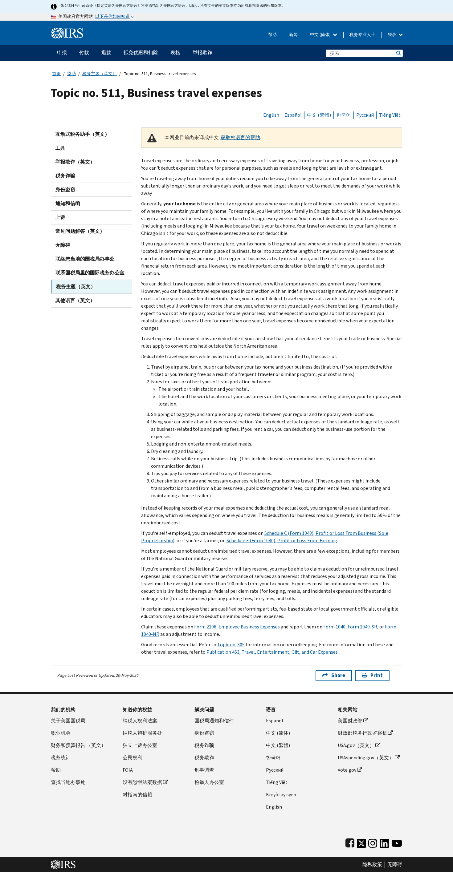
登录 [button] (392, 35)
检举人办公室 (209, 782)
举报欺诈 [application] (202, 52)
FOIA (128, 770)
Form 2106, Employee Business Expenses (237, 627)
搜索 (398, 53)
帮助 (272, 35)
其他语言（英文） (75, 300)
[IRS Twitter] (361, 842)
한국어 (343, 115)
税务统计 (61, 757)
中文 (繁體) (319, 115)
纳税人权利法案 (140, 720)
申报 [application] (62, 52)
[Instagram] (372, 842)
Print (376, 675)
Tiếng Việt (390, 115)
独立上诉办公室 (140, 745)
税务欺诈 (204, 757)
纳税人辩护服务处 (142, 733)
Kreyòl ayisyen (281, 794)
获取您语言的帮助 (240, 137)
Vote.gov (347, 770)
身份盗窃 (65, 189)
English (271, 115)
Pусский (275, 770)
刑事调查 (204, 770)
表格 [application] (175, 52)
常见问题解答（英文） (80, 231)
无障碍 (62, 245)
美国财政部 (350, 720)
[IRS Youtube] (396, 842)
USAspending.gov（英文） (366, 757)
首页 (56, 74)
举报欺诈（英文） (75, 162)
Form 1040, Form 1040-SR (350, 627)
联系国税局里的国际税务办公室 (89, 272)
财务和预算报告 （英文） (78, 745)
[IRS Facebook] (349, 842)
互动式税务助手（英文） (82, 134)
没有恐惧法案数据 (142, 782)
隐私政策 (372, 865)
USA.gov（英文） (356, 745)
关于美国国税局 (68, 720)
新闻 (293, 35)
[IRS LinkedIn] (384, 842)
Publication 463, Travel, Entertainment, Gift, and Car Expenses (272, 652)
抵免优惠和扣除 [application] (141, 52)
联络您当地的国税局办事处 (85, 259)
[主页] (67, 31)
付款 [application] (84, 52)
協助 (71, 74)
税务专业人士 (362, 35)
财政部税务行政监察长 (362, 733)
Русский (365, 115)
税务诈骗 (65, 175)
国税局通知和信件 (214, 720)
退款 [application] (106, 52)
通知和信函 (67, 203)
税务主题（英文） (99, 74)
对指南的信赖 (137, 794)
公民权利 (132, 757)
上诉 (60, 217)
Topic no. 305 (231, 644)
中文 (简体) (321, 35)
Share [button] (338, 675)
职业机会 (61, 733)
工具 (60, 148)
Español (293, 115)
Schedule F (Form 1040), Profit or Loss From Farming (281, 540)
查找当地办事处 (68, 782)
